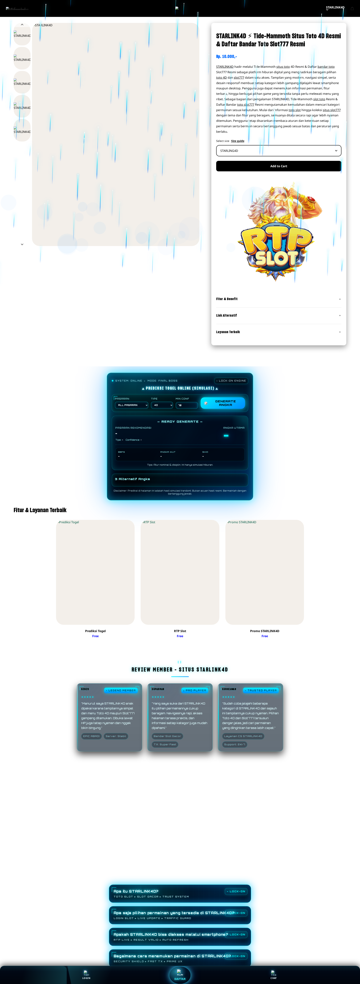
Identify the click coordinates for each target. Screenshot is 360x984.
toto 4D (221, 77)
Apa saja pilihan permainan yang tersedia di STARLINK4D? (174, 915)
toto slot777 (245, 104)
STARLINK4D (335, 7)
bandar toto (326, 67)
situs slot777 (332, 110)
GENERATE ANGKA (220, 403)
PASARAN (122, 399)
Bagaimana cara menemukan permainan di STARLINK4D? (172, 958)
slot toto (319, 99)
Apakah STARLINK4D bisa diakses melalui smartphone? (171, 936)
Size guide (237, 141)
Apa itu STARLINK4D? (151, 893)
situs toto (283, 67)
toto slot (295, 110)
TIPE (154, 399)
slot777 (239, 77)
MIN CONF (182, 399)
